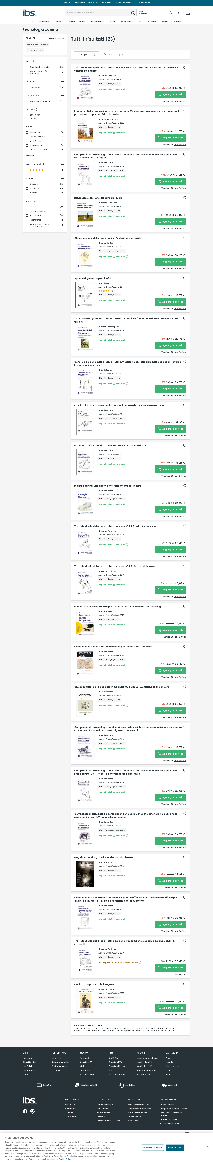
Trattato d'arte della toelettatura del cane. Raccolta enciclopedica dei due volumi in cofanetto (124, 942)
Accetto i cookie (175, 1147)
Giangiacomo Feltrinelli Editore (173, 1108)
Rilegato (33, 193)
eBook (25, 1074)
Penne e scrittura (173, 1066)
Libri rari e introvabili (60, 1062)
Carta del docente (123, 3)
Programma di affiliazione (139, 1108)
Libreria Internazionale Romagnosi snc (40, 225)
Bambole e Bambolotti (147, 1070)
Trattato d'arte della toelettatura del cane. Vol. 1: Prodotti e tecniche (115, 526)
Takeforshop (36, 220)
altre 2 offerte (180, 101)
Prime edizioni (58, 1058)
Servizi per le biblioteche (138, 1104)
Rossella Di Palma (109, 203)
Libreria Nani (35, 215)
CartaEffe (67, 3)
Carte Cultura (107, 3)
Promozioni (35, 87)
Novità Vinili (85, 1070)
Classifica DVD (115, 1062)
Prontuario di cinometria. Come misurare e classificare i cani (110, 445)
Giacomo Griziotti (109, 989)
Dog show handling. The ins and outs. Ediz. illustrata (104, 857)
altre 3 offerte (180, 228)
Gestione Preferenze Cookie (108, 1121)
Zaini (168, 1070)
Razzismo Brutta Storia (170, 1123)
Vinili (82, 1066)
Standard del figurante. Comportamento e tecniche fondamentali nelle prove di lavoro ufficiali (126, 320)
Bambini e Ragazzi (117, 1074)
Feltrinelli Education (168, 1119)
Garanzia (101, 1117)
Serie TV (112, 1070)
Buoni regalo (93, 3)
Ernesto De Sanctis (38, 150)
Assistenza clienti (144, 3)
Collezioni (56, 1070)
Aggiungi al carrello (172, 94)
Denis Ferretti (36, 145)
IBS (31, 207)
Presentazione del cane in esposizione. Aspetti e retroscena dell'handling (117, 606)
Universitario (35, 188)
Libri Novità (27, 1058)
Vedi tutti (30, 155)
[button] (133, 12)
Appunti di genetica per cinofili (92, 278)
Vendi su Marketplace (137, 1113)
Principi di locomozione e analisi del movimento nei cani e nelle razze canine (119, 405)
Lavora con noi (134, 1117)
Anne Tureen (36, 141)
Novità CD (84, 1058)
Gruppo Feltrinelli (167, 1104)
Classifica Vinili (87, 1074)
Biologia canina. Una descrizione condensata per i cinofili (108, 485)
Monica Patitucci (37, 137)
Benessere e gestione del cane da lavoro (98, 198)
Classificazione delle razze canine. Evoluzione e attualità (107, 238)
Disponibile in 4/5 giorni (41, 101)
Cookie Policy (65, 1159)
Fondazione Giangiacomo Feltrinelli (171, 1114)
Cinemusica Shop (38, 211)
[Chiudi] (208, 1147)
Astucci (169, 1074)
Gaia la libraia (71, 1117)
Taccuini (170, 1058)
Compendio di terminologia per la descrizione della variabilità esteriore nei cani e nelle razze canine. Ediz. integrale (125, 156)
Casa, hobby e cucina (40, 67)
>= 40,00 (34, 119)
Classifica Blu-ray (117, 1066)
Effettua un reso (103, 1113)
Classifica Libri (29, 1062)
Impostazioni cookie (152, 1147)
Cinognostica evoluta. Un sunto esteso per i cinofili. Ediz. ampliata (113, 646)
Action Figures (143, 1074)
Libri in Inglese (29, 1070)
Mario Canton (36, 132)
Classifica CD (86, 1062)
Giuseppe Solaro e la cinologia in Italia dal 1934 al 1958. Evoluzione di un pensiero (121, 687)
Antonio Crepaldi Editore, (108, 79)
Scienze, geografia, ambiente (39, 72)
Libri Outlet (27, 1066)
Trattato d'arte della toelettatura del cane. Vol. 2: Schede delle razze (115, 566)
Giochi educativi (144, 1062)
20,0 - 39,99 (35, 115)
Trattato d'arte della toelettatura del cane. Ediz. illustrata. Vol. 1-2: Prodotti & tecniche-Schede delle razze (126, 69)
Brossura (34, 184)
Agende (169, 1062)
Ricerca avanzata (143, 12)
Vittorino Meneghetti (110, 326)
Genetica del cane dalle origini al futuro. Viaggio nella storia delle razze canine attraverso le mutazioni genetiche (127, 363)
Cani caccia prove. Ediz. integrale (94, 984)
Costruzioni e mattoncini (148, 1058)
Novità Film (113, 1058)
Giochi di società (144, 1066)
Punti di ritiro (80, 3)
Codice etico (133, 1121)
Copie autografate (60, 1066)
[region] (106, 1147)
